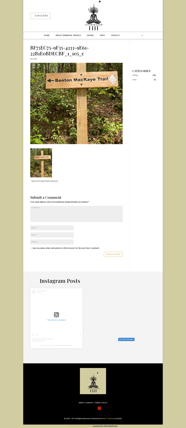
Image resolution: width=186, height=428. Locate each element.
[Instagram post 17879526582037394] (134, 323)
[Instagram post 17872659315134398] (149, 314)
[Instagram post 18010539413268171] (103, 332)
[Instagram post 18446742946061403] (103, 314)
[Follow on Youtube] (153, 15)
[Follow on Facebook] (136, 15)
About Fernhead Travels (68, 35)
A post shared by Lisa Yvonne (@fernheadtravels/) (56, 345)
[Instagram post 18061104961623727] (103, 306)
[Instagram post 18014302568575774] (119, 297)
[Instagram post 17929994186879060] (119, 323)
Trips (102, 35)
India (134, 79)
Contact (115, 35)
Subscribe (41, 16)
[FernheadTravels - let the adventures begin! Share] (119, 332)
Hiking (90, 35)
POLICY (104, 402)
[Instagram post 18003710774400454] (134, 306)
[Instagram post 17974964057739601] (149, 297)
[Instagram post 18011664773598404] (149, 323)
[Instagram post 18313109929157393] (134, 314)
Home (47, 35)
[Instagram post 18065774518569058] (119, 314)
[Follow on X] (142, 15)
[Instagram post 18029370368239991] (134, 297)
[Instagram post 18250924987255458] (103, 297)
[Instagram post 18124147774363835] (103, 323)
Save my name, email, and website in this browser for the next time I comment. (66, 248)
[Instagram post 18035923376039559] (119, 306)
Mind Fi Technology (108, 418)
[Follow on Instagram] (147, 15)
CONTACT (89, 402)
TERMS (97, 402)
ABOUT (81, 402)
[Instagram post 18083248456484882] (149, 306)
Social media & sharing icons (81, 426)
